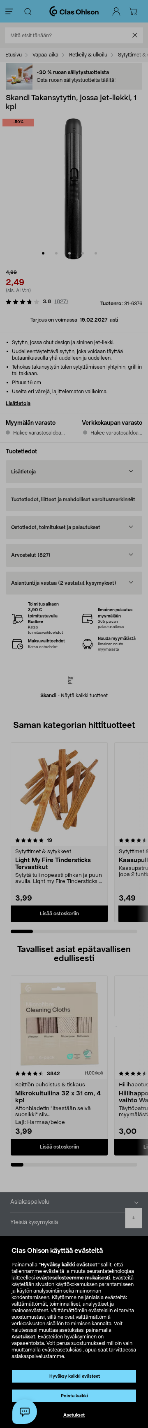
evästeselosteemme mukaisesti (73, 1277)
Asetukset (23, 1336)
